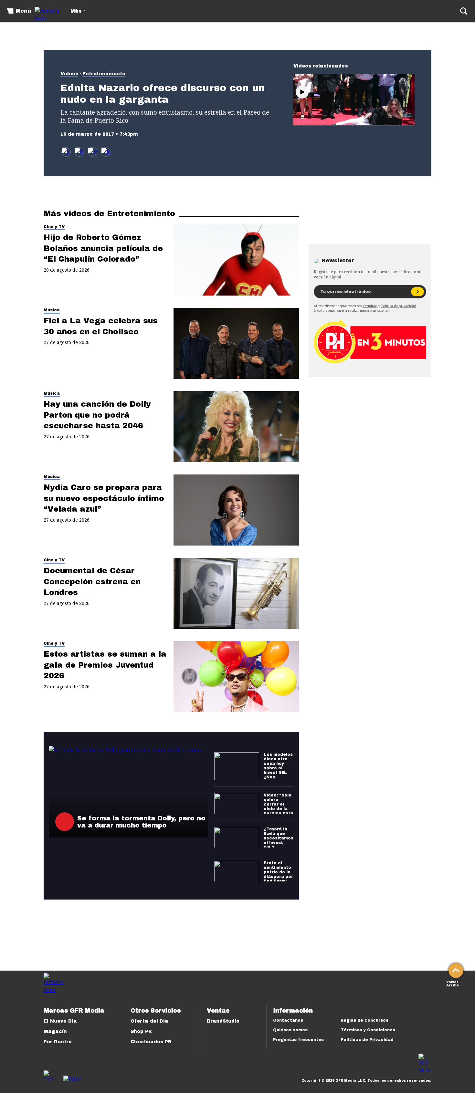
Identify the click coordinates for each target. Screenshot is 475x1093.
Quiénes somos (290, 1030)
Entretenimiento (103, 73)
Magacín (55, 1031)
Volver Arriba (452, 983)
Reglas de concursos (364, 1020)
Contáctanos (288, 1020)
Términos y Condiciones (368, 1030)
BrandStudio (223, 1021)
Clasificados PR (151, 1041)
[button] (79, 152)
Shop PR (141, 1031)
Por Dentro (58, 1041)
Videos (69, 73)
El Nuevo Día (60, 1021)
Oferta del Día (149, 1021)
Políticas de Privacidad (367, 1039)
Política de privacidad (398, 306)
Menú (23, 11)
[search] (463, 11)
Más (75, 11)
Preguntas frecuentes (298, 1039)
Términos (370, 306)
